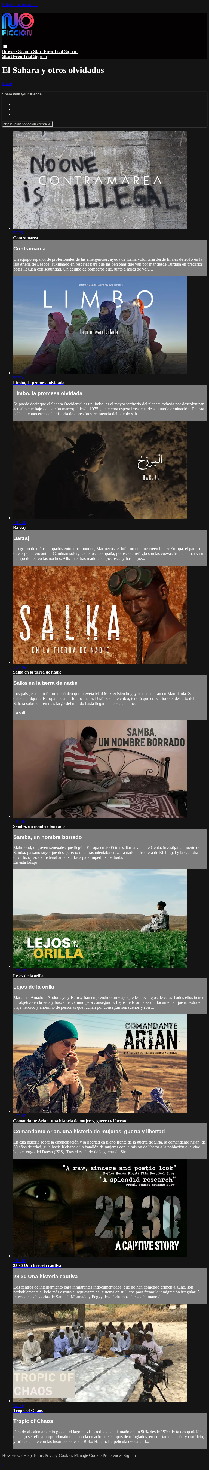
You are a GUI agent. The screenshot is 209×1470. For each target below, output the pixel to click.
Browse (10, 51)
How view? (12, 1455)
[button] (5, 46)
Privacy (52, 1455)
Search (25, 51)
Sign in (71, 51)
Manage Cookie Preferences (99, 1455)
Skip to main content (20, 4)
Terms (39, 1455)
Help (28, 1455)
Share (7, 83)
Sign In (40, 56)
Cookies (66, 1455)
